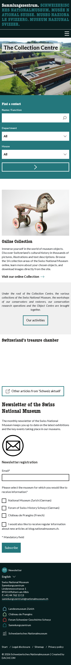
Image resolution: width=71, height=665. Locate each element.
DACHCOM (8, 657)
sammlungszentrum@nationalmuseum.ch (25, 598)
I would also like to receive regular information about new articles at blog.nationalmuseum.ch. (34, 526)
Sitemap (39, 646)
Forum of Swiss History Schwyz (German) (33, 507)
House (6, 150)
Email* (6, 470)
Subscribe (11, 548)
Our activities (35, 320)
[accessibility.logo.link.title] (35, 14)
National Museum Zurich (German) (29, 500)
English (6, 576)
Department (9, 132)
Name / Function (12, 109)
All (5, 136)
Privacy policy (56, 646)
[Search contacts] (35, 167)
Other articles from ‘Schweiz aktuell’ (36, 391)
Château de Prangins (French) (26, 515)
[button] (67, 34)
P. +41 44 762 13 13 (13, 595)
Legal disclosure (21, 646)
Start (5, 646)
